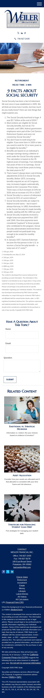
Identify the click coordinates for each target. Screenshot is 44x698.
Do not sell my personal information (25, 663)
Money (22, 588)
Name (8, 329)
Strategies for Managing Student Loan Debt (22, 525)
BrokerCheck (16, 610)
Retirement (22, 580)
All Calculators (22, 599)
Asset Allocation (22, 475)
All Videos (22, 597)
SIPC (19, 677)
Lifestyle (22, 591)
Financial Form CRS (15, 602)
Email (8, 343)
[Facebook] (25, 33)
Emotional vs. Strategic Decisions (22, 427)
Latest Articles (22, 594)
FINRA (12, 677)
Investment (22, 583)
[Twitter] (18, 33)
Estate (22, 586)
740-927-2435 (23, 39)
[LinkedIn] (22, 33)
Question (8, 358)
